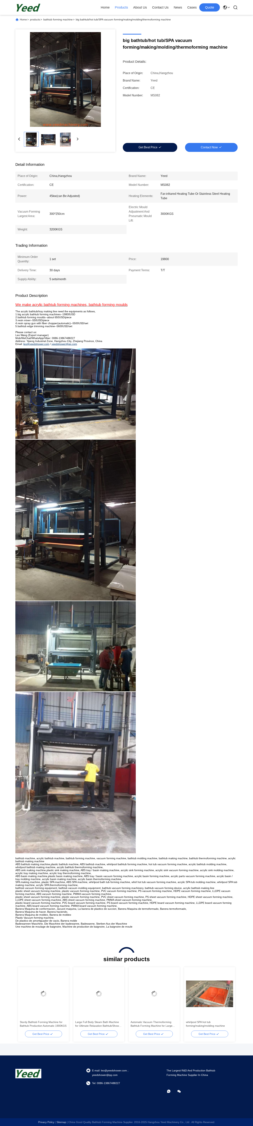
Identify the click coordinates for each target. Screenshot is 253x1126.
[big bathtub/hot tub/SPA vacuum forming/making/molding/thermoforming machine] (65, 79)
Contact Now (209, 147)
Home (105, 7)
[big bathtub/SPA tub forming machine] (98, 994)
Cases (192, 7)
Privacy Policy (46, 1122)
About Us (140, 7)
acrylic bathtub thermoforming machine (43, 1022)
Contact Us (160, 7)
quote (209, 7)
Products (121, 7)
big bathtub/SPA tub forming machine (97, 1022)
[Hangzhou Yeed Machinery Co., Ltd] (28, 7)
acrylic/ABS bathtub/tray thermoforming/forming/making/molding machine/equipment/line (154, 1024)
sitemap (61, 1122)
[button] (24, 1000)
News (178, 7)
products (35, 19)
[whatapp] (171, 1091)
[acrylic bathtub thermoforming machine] (43, 994)
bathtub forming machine (58, 19)
